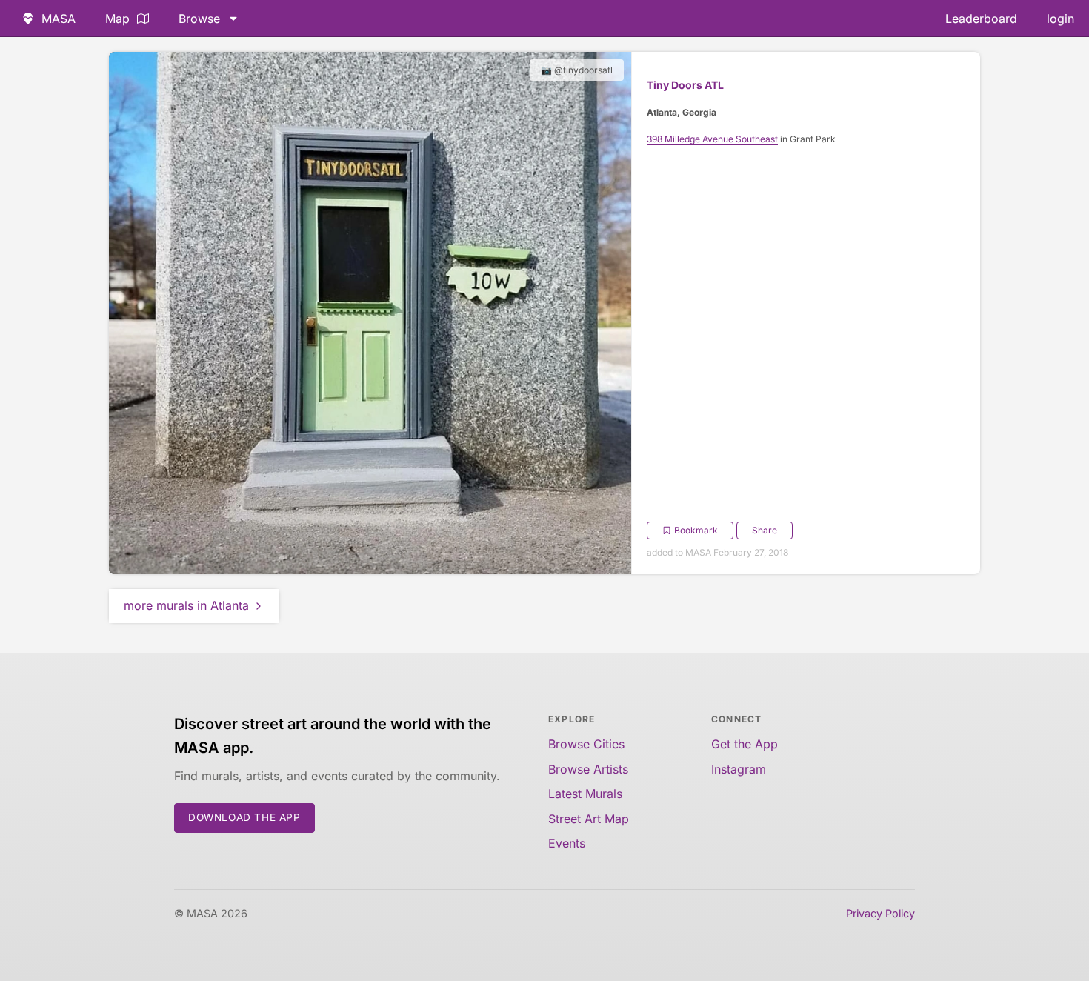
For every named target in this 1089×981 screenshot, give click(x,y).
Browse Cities (586, 743)
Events (566, 843)
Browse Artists (588, 769)
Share (764, 530)
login (1060, 18)
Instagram (738, 769)
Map (117, 18)
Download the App (244, 817)
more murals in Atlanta (186, 605)
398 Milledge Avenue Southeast (712, 138)
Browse (199, 18)
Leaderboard (981, 18)
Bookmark (696, 530)
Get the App (744, 743)
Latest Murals (585, 793)
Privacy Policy (880, 913)
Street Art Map (588, 818)
